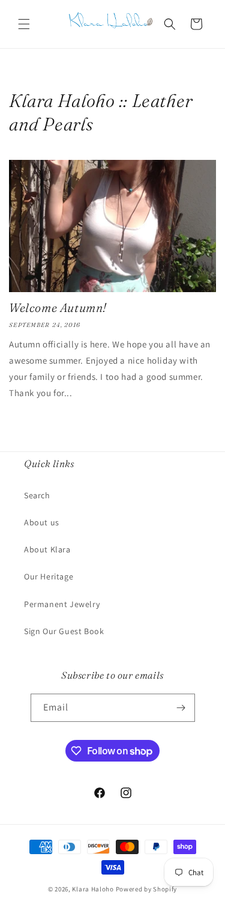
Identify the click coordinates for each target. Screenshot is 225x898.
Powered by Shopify (147, 889)
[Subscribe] (181, 708)
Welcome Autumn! (58, 307)
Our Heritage (48, 576)
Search (37, 495)
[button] (24, 24)
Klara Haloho (92, 889)
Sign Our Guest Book (64, 631)
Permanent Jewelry (62, 604)
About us (41, 522)
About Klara (47, 549)
